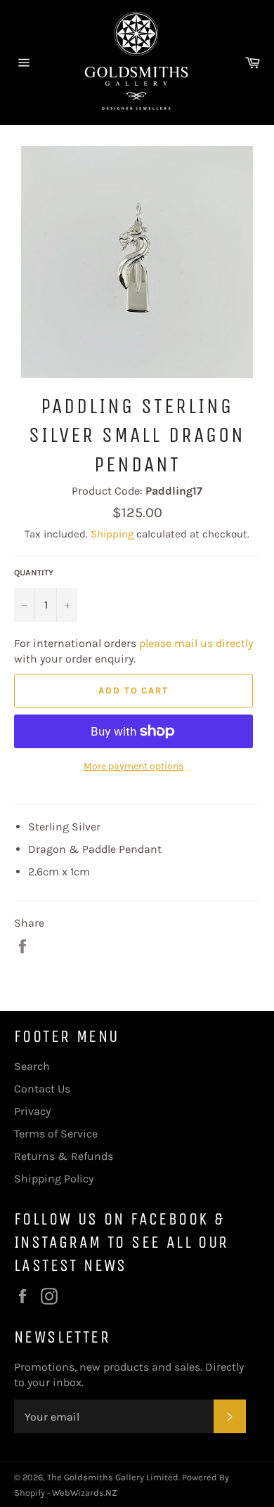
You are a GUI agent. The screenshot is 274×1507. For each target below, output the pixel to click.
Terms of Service (56, 1133)
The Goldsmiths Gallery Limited (112, 1477)
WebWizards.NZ (84, 1492)
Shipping (112, 534)
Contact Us (42, 1088)
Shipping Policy (53, 1178)
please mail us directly (196, 643)
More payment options (133, 766)
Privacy (32, 1111)
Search (32, 1066)
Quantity (33, 573)
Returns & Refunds (63, 1156)
